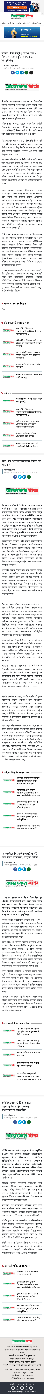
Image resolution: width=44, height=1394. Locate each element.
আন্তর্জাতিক (36, 23)
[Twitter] (17, 1388)
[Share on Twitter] (17, 72)
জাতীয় (18, 23)
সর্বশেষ (11, 23)
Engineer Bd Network (27, 1392)
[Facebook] (13, 1388)
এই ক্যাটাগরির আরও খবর (16, 323)
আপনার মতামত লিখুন (15, 303)
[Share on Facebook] (13, 72)
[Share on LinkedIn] (22, 72)
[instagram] (22, 1388)
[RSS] (31, 1388)
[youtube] (26, 1388)
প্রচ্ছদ (4, 23)
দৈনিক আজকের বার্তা (20, 1384)
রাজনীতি (26, 23)
